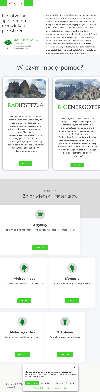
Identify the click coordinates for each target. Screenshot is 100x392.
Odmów (45, 383)
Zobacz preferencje (64, 383)
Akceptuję (32, 383)
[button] (75, 367)
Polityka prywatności (59, 388)
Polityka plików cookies (41, 388)
